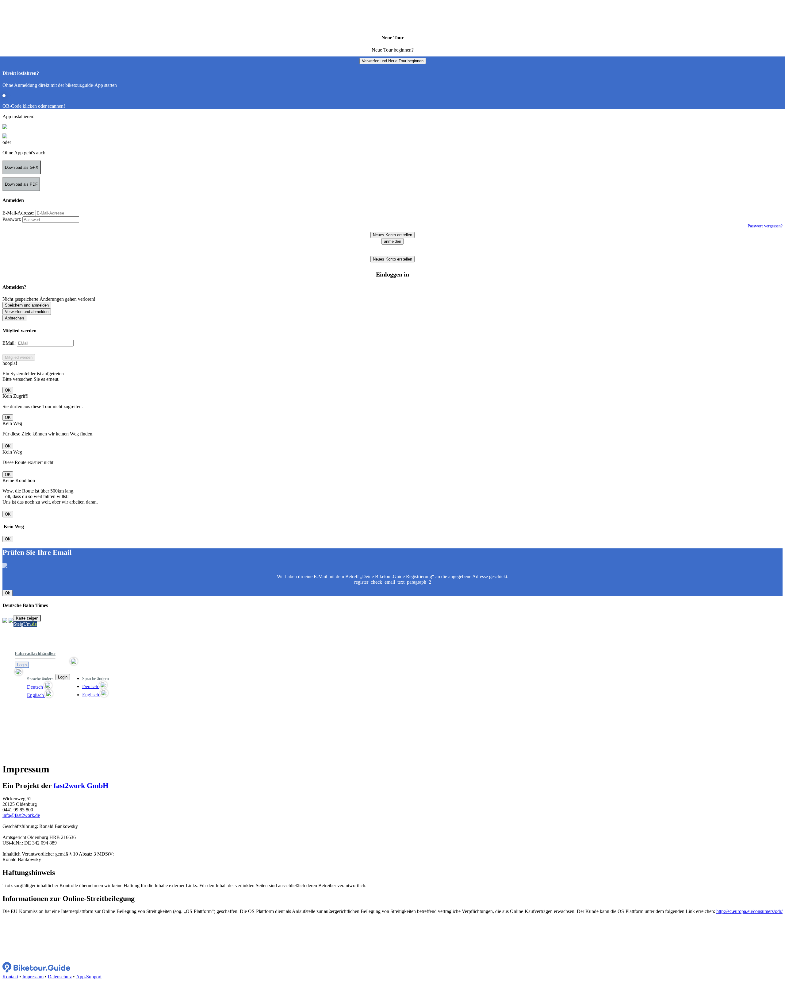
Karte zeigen (27, 618)
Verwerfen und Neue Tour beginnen (392, 61)
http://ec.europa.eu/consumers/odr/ (749, 911)
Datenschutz (60, 976)
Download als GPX (21, 167)
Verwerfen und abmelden (26, 311)
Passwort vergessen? (765, 225)
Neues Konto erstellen (392, 235)
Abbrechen (14, 318)
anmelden (392, 241)
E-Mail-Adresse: (18, 212)
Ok (7, 593)
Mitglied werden (19, 357)
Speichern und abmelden (27, 305)
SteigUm (25, 624)
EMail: (9, 343)
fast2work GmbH (81, 786)
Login (22, 665)
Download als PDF (21, 184)
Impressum (33, 976)
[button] (35, 672)
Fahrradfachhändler (35, 653)
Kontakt (10, 976)
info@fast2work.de (21, 815)
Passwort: (11, 219)
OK (8, 390)
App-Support (88, 976)
